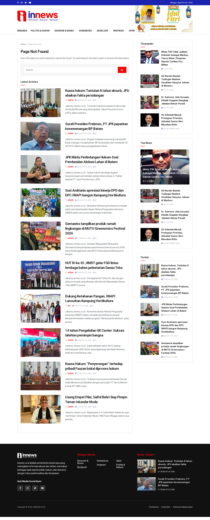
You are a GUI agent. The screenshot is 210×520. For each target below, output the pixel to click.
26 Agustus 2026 (83, 200)
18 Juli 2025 (168, 90)
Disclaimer (153, 507)
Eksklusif (82, 467)
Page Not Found (35, 44)
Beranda (22, 30)
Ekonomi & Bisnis (82, 462)
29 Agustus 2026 (83, 100)
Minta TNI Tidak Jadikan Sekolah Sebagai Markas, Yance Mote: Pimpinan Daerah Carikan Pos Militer (174, 58)
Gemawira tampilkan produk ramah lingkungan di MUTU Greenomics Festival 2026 (95, 228)
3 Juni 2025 (168, 69)
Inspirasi (101, 465)
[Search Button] (122, 70)
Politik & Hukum (40, 30)
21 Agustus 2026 (83, 374)
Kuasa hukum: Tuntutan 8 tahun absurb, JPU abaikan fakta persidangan (175, 464)
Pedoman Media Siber (183, 507)
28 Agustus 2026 (83, 167)
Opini (118, 461)
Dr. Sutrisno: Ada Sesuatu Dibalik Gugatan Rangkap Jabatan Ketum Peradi (175, 100)
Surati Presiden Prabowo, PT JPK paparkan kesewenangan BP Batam (175, 289)
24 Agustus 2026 (81, 306)
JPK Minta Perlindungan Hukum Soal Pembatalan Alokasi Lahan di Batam (174, 307)
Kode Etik (166, 507)
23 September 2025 (171, 129)
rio (69, 306)
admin (70, 100)
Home (23, 44)
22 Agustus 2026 (83, 340)
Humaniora (102, 461)
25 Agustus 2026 (83, 238)
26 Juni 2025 (168, 108)
